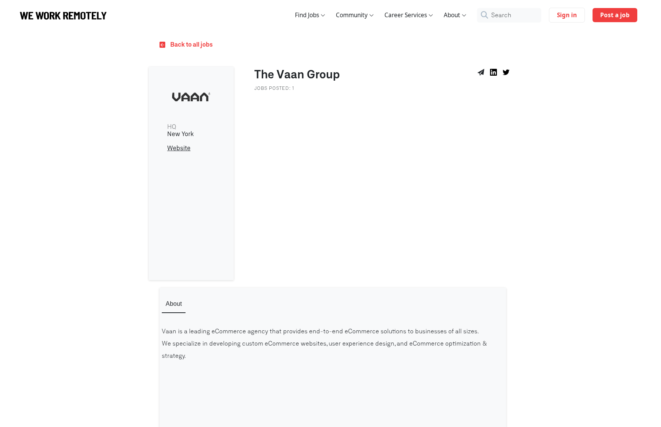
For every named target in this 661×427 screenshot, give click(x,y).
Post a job (615, 15)
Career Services (405, 15)
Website (178, 148)
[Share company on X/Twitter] (507, 73)
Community (352, 15)
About (452, 15)
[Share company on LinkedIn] (495, 73)
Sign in (567, 15)
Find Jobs (307, 15)
